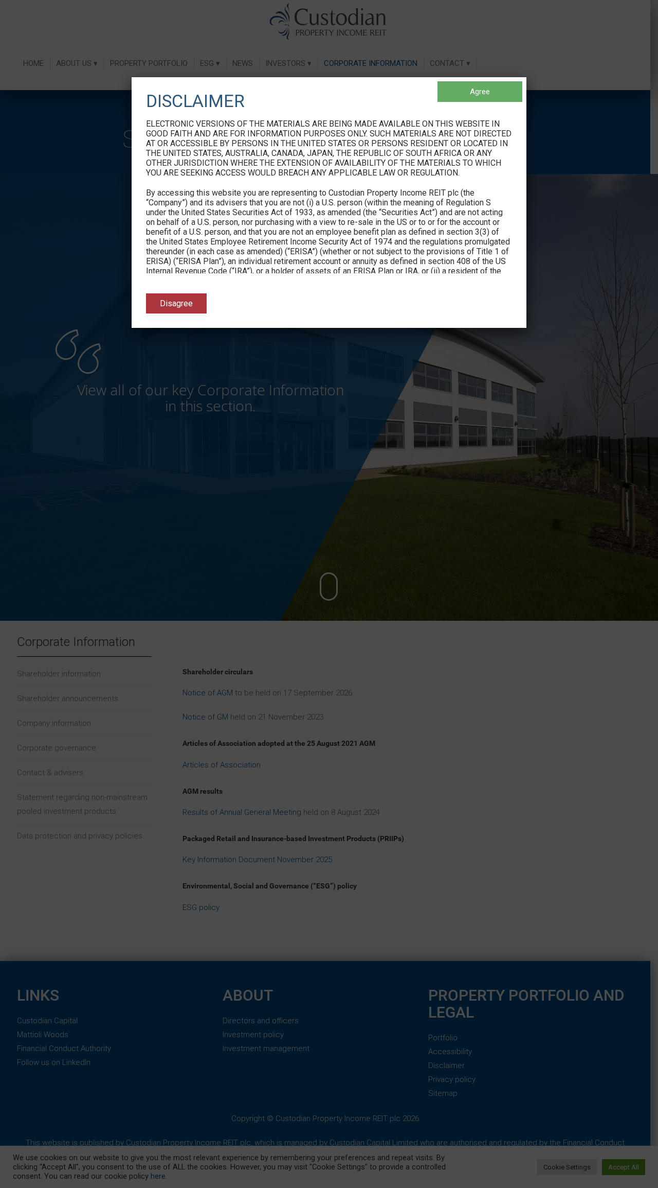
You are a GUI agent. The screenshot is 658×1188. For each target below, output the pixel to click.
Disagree (176, 303)
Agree (480, 91)
